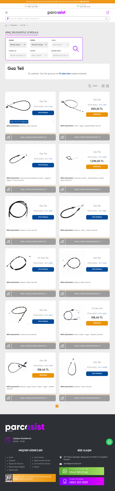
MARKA (11, 40)
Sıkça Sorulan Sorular (42, 460)
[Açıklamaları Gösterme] (107, 86)
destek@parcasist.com (72, 463)
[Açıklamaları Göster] (103, 86)
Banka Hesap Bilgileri (17, 467)
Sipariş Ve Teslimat (16, 464)
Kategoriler (13, 25)
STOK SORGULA (43, 112)
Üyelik (11, 457)
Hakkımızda (13, 470)
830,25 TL (97, 109)
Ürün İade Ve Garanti (42, 464)
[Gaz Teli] (18, 106)
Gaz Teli (22, 25)
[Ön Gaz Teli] (18, 262)
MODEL (32, 40)
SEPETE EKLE (97, 114)
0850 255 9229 (84, 1)
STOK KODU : (43, 107)
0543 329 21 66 (85, 7)
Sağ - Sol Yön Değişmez (19, 121)
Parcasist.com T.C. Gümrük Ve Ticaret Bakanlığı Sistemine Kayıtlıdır (32, 478)
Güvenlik (12, 460)
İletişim (36, 467)
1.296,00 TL (97, 161)
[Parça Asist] (56, 12)
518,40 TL (97, 317)
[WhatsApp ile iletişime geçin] (109, 442)
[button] (18, 45)
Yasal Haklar (39, 457)
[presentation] (8, 122)
